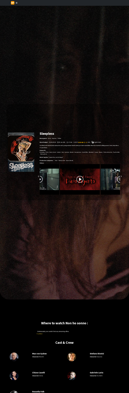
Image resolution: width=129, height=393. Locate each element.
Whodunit (91, 152)
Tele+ (56, 160)
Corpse (96, 152)
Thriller (59, 138)
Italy (63, 152)
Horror (49, 138)
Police (47, 152)
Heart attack (52, 152)
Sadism (59, 152)
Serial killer (85, 152)
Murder (72, 152)
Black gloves (43, 154)
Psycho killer (116, 152)
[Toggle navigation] (16, 3)
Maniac (101, 152)
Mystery (54, 138)
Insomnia (67, 152)
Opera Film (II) (69, 160)
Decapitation (78, 152)
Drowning (42, 152)
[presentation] (38, 176)
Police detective (107, 152)
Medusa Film (62, 160)
